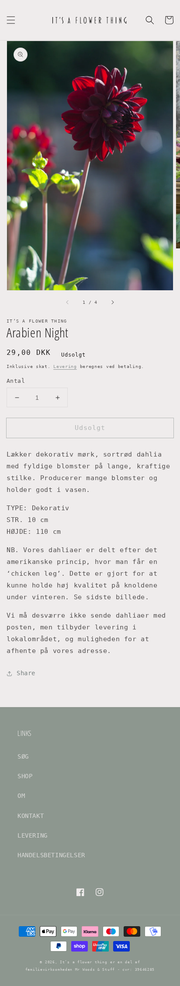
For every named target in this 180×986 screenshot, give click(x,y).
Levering (65, 366)
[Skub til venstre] (67, 302)
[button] (11, 20)
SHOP (24, 776)
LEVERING (32, 835)
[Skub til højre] (112, 302)
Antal (16, 381)
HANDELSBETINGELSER (51, 855)
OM (21, 795)
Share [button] (26, 673)
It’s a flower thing (83, 962)
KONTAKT (30, 815)
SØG (23, 756)
